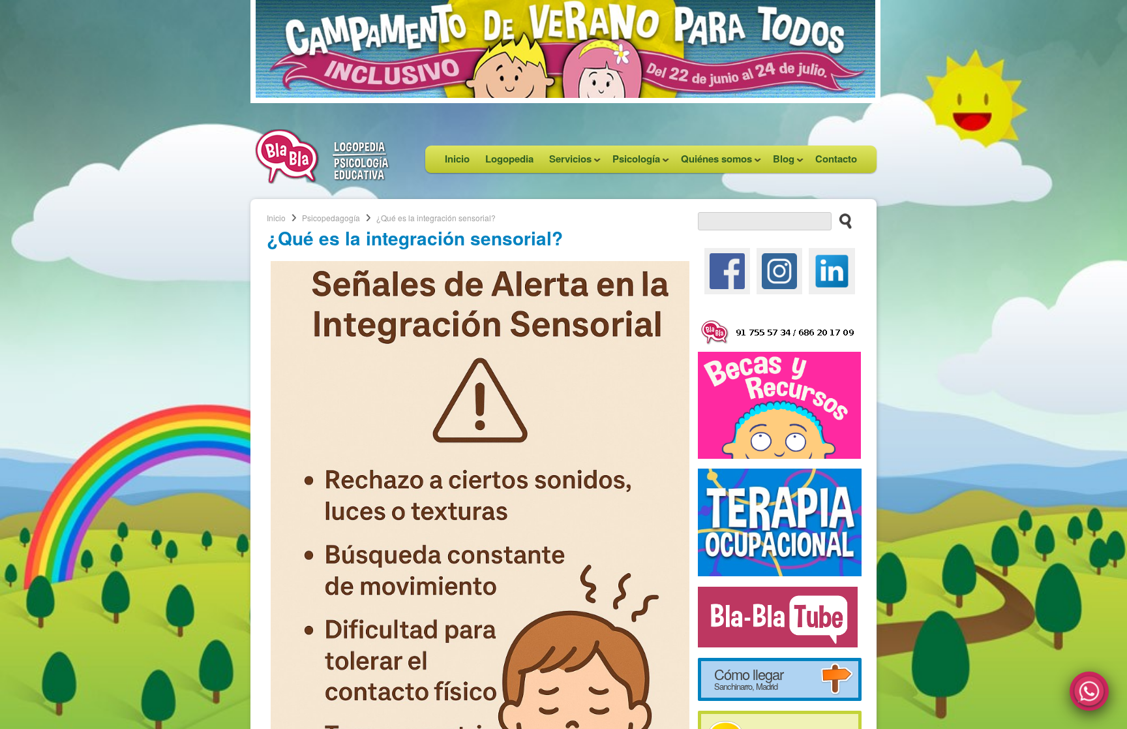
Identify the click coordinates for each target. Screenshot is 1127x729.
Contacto (836, 158)
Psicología (632, 162)
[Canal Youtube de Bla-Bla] (778, 615)
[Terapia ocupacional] (780, 520)
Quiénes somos (712, 162)
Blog (779, 162)
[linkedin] (831, 269)
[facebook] (727, 269)
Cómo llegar (748, 678)
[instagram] (779, 269)
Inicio (457, 158)
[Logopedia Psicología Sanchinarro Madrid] (322, 180)
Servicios (566, 162)
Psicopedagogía (331, 217)
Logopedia (509, 158)
